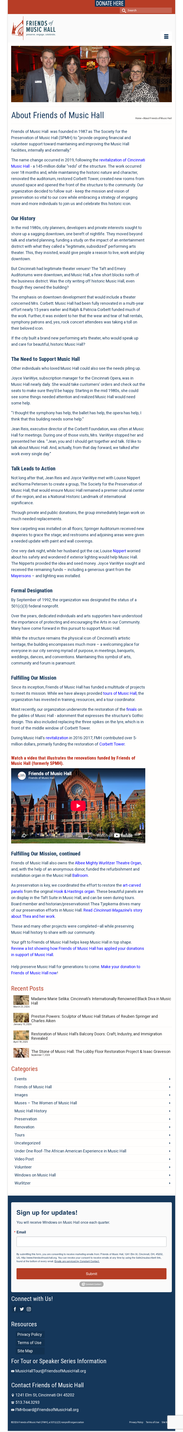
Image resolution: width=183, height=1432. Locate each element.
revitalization (57, 737)
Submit (91, 1273)
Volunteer (23, 1167)
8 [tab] (110, 100)
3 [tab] (83, 100)
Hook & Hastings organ (74, 891)
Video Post (24, 1159)
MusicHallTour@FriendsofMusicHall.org (50, 1371)
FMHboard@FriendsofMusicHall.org (47, 1409)
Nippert (119, 550)
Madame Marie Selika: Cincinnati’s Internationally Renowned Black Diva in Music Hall (101, 1000)
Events (21, 1079)
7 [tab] (105, 100)
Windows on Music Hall (35, 1175)
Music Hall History (31, 1111)
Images (21, 1095)
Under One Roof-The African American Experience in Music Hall (70, 1151)
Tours (20, 1135)
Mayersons (21, 575)
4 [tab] (89, 100)
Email (21, 1232)
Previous (16, 74)
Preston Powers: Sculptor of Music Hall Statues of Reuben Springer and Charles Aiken (94, 1018)
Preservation (26, 1119)
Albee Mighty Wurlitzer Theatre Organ (108, 863)
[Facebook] (15, 1309)
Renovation (24, 1127)
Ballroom (80, 875)
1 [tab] (73, 100)
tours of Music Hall (120, 693)
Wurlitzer (23, 1183)
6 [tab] (99, 100)
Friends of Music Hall (33, 1087)
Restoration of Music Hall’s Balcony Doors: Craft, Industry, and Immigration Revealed (96, 1036)
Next (167, 74)
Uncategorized (27, 1143)
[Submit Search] (123, 10)
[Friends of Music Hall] (91, 28)
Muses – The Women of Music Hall (46, 1103)
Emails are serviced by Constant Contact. (77, 1261)
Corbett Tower (112, 744)
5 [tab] (94, 100)
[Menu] (166, 37)
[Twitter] (22, 1309)
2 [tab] (78, 100)
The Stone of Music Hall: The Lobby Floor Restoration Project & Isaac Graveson (101, 1051)
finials (131, 709)
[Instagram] (29, 1309)
